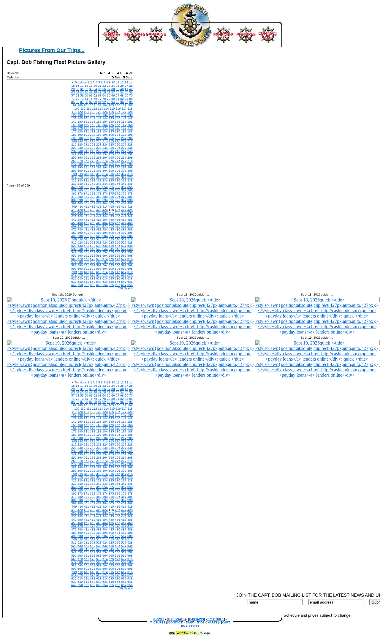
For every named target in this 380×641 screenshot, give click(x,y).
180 (80, 131)
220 (80, 144)
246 (117, 151)
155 (111, 121)
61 (91, 95)
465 (111, 223)
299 (74, 170)
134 (105, 115)
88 (86, 102)
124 (105, 111)
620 (80, 275)
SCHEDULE (216, 619)
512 (92, 239)
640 (80, 281)
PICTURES (158, 622)
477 (123, 226)
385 (111, 196)
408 (130, 203)
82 (122, 98)
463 (99, 223)
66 (113, 95)
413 (99, 206)
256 (117, 154)
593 (99, 265)
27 (126, 85)
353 (99, 187)
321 (86, 177)
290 (80, 167)
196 (117, 134)
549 (74, 252)
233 (99, 147)
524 (105, 242)
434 (105, 213)
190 (80, 134)
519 (74, 242)
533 (99, 245)
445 (111, 216)
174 (105, 128)
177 (123, 128)
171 (86, 128)
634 (105, 278)
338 (130, 180)
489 (74, 232)
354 (105, 187)
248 (130, 151)
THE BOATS (176, 619)
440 (80, 216)
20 (95, 85)
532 (92, 245)
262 (92, 157)
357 (123, 187)
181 (86, 131)
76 (95, 98)
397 (123, 200)
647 (123, 281)
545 (111, 249)
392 (92, 200)
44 (77, 92)
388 (130, 196)
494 (105, 232)
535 (111, 245)
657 (123, 285)
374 (105, 193)
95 (117, 102)
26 (122, 85)
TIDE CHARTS (208, 622)
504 (105, 236)
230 (80, 147)
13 (126, 82)
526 (117, 242)
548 (130, 249)
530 (80, 245)
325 (111, 177)
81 (117, 98)
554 (105, 252)
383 (99, 196)
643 (99, 281)
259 (74, 157)
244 (105, 151)
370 (80, 193)
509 (74, 239)
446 (117, 216)
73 (82, 98)
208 (130, 138)
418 (130, 206)
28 (131, 85)
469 (74, 226)
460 (80, 223)
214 (105, 141)
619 (74, 275)
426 (117, 209)
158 (130, 121)
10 (113, 82)
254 (105, 154)
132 (92, 115)
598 (130, 265)
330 (80, 180)
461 (86, 223)
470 (80, 226)
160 (80, 125)
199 (74, 138)
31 (82, 89)
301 (86, 170)
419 (74, 209)
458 (130, 219)
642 (92, 281)
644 (105, 281)
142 (92, 118)
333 (99, 180)
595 (111, 265)
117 (124, 108)
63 (100, 95)
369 (74, 193)
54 (122, 92)
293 (99, 167)
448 (130, 216)
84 (131, 98)
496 (117, 232)
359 (74, 190)
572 (92, 258)
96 (122, 102)
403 (99, 203)
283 (99, 164)
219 (74, 144)
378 (130, 193)
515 (111, 239)
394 (105, 200)
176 (117, 128)
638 (130, 278)
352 (92, 187)
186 (117, 131)
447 (123, 216)
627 (123, 275)
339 (74, 183)
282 (92, 164)
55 (126, 92)
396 (117, 200)
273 (99, 160)
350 (80, 187)
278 (130, 160)
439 (74, 216)
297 (123, 167)
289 (74, 167)
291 (86, 167)
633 (99, 278)
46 (86, 92)
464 (105, 223)
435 (111, 213)
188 (130, 131)
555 (111, 252)
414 (105, 206)
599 (74, 268)
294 (105, 167)
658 (130, 285)
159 (74, 125)
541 (86, 249)
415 (111, 206)
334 (105, 180)
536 (117, 245)
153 (99, 121)
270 (80, 160)
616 (117, 272)
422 (92, 209)
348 (130, 183)
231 (86, 147)
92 (104, 102)
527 (123, 242)
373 (99, 193)
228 (130, 144)
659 (120, 288)
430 (80, 213)
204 (105, 138)
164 (105, 125)
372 (92, 193)
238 (130, 147)
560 (80, 255)
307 (123, 170)
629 (74, 278)
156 (117, 121)
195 (111, 134)
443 (99, 216)
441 (86, 216)
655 (111, 285)
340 (80, 183)
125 (111, 111)
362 (92, 190)
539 (74, 249)
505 (111, 236)
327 (123, 177)
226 (117, 144)
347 (123, 183)
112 (94, 108)
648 (130, 281)
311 (86, 174)
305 (111, 170)
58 (77, 95)
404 (105, 203)
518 (130, 239)
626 (117, 275)
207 (123, 138)
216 (117, 141)
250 (80, 154)
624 (105, 275)
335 (111, 180)
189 (74, 134)
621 (86, 275)
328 (130, 177)
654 (105, 285)
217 (123, 141)
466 (117, 223)
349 (74, 187)
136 (117, 115)
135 (111, 115)
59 (82, 95)
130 (80, 115)
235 (111, 147)
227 (123, 144)
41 (126, 89)
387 (123, 196)
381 (86, 196)
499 (74, 236)
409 (74, 206)
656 (117, 285)
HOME (158, 619)
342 (92, 183)
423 (99, 209)
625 (111, 275)
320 (80, 177)
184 (105, 131)
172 (92, 128)
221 (86, 144)
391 (86, 200)
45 (82, 92)
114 (106, 108)
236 (117, 147)
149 (74, 121)
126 (117, 111)
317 (123, 174)
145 (111, 118)
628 (130, 275)
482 (92, 229)
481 (86, 229)
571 (86, 258)
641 (86, 281)
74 (86, 98)
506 (117, 236)
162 (92, 125)
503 (99, 236)
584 (105, 262)
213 (99, 141)
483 (99, 229)
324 (105, 177)
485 (111, 229)
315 (111, 174)
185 (111, 131)
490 (80, 232)
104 (105, 105)
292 (92, 167)
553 (99, 252)
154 (105, 121)
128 (130, 111)
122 (92, 111)
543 (99, 249)
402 (92, 203)
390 (80, 200)
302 (92, 170)
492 (92, 232)
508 (130, 236)
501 (86, 236)
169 (74, 128)
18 (86, 85)
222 (92, 144)
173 (99, 128)
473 (99, 226)
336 (117, 180)
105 (111, 105)
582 (92, 262)
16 (77, 85)
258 (130, 154)
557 (123, 252)
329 (74, 180)
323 (99, 177)
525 (111, 242)
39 (117, 89)
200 (80, 138)
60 (86, 95)
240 (80, 151)
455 (111, 219)
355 (111, 187)
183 (99, 131)
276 (117, 160)
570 (80, 258)
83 (126, 98)
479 (74, 229)
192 (92, 134)
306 (117, 170)
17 (82, 85)
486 (117, 229)
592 (92, 265)
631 (86, 278)
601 (86, 268)
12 (122, 82)
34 (95, 89)
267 (123, 157)
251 (86, 154)
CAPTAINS (196, 619)
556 (117, 252)
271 (86, 160)
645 (111, 281)
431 (86, 213)
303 (99, 170)
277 (123, 160)
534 (105, 245)
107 (123, 105)
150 (80, 121)
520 (80, 242)
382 (92, 196)
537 (123, 245)
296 (117, 167)
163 (99, 125)
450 (80, 219)
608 (130, 268)
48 (95, 92)
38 (113, 89)
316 (117, 174)
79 (108, 98)
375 (111, 193)
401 (86, 203)
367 (123, 190)
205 (111, 138)
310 (80, 174)
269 (74, 160)
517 (123, 239)
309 (74, 174)
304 (105, 170)
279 (74, 164)
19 (91, 85)
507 (123, 236)
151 (86, 121)
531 (86, 245)
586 (117, 262)
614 (105, 272)
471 (86, 226)
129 (74, 115)
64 (104, 95)
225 (111, 144)
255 (111, 154)
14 (131, 82)
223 (99, 144)
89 (91, 102)
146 (117, 118)
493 (99, 232)
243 (99, 151)
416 (117, 206)
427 (123, 209)
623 (99, 275)
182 (92, 131)
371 (86, 193)
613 (99, 272)
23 (108, 85)
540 (80, 249)
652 (92, 285)
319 (74, 177)
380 (80, 196)
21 (100, 85)
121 (86, 111)
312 (92, 174)
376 (117, 193)
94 (113, 102)
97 (126, 102)
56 (131, 92)
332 (92, 180)
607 (123, 268)
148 (130, 118)
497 (123, 232)
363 (99, 190)
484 (105, 229)
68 (122, 95)
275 (111, 160)
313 (99, 174)
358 (130, 187)
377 (123, 193)
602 (92, 268)
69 (126, 95)
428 (130, 209)
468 (130, 223)
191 (86, 134)
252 (92, 154)
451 (86, 219)
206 (117, 138)
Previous (81, 82)
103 (99, 105)
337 (123, 180)
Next (127, 288)
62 (95, 95)
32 (86, 89)
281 (86, 164)
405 (111, 203)
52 (113, 92)
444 (105, 216)
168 (130, 125)
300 (80, 170)
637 (123, 278)
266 (117, 157)
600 (80, 268)
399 (74, 203)
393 (99, 200)
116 (118, 108)
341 (86, 183)
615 (111, 272)
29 (73, 89)
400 (80, 203)
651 (86, 285)
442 (92, 216)
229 (74, 147)
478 (130, 226)
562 (92, 255)
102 (92, 105)
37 (108, 89)
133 (99, 115)
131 (86, 115)
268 (130, 157)
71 (73, 98)
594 (105, 265)
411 (86, 206)
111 (88, 108)
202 (92, 138)
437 (123, 213)
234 (105, 147)
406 (117, 203)
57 (73, 95)
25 (117, 85)
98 (131, 102)
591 (86, 265)
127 (123, 111)
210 (80, 141)
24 (113, 85)
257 (123, 154)
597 (123, 265)
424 (105, 209)
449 (74, 219)
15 (73, 85)
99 (75, 105)
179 (74, 131)
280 (80, 164)
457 (123, 219)
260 (80, 157)
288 (130, 164)
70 (131, 95)
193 (99, 134)
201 (86, 138)
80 (113, 98)
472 (92, 226)
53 (117, 92)
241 (86, 151)
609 (74, 272)
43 (73, 92)
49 (100, 92)
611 (86, 272)
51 (108, 92)
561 (86, 255)
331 (86, 180)
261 (86, 157)
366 (117, 190)
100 (80, 105)
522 (92, 242)
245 (111, 151)
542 (92, 249)
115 (112, 108)
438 (130, 213)
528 (130, 242)
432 (92, 213)
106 (117, 105)
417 (123, 206)
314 (105, 174)
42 (131, 89)
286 (117, 164)
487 (123, 229)
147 (123, 118)
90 (95, 102)
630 (80, 278)
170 (80, 128)
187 (123, 131)
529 (74, 245)
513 (99, 239)
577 (123, 258)
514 (105, 239)
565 (111, 255)
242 (92, 151)
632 (92, 278)
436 (117, 213)
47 (91, 92)
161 (86, 125)
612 (92, 272)
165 (111, 125)
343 (99, 183)
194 (105, 134)
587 (123, 262)
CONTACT (175, 622)
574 (105, 258)
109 (77, 108)
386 (117, 196)
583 (99, 262)
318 (130, 174)
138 (130, 115)
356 (117, 187)
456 (117, 219)
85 (73, 102)
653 (99, 285)
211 (86, 141)
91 (100, 102)
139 (74, 118)
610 (80, 272)
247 (123, 151)
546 (117, 249)
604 (105, 268)
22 (104, 85)
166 (117, 125)
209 (74, 141)
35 (100, 89)
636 (117, 278)
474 (105, 226)
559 (74, 255)
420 (80, 209)
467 (123, 223)
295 (111, 167)
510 (80, 239)
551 (86, 252)
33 (91, 89)
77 (100, 98)
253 (99, 154)
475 (111, 226)
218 (130, 141)
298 (130, 167)
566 (117, 255)
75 (91, 98)
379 (74, 196)
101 (86, 105)
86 (77, 102)
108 (130, 105)
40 (122, 89)
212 (92, 141)
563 (99, 255)
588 (130, 262)
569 (74, 258)
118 (130, 108)
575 (111, 258)
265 (111, 157)
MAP (190, 622)
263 (99, 157)
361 (86, 190)
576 (117, 258)
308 (130, 170)
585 (111, 262)
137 (123, 115)
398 (130, 200)
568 (130, 255)
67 (117, 95)
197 (123, 134)
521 (86, 242)
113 (100, 108)
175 (111, 128)
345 (111, 183)
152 (92, 121)
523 (99, 242)
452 (92, 219)
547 (123, 249)
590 (80, 265)
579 (74, 262)
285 (111, 164)
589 (74, 265)
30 (77, 89)
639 (74, 281)
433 (99, 213)
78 (104, 98)
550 (80, 252)
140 (80, 118)
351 (86, 187)
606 (117, 268)
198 (130, 134)
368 (130, 190)
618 (130, 272)
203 (99, 138)
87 (82, 102)
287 (123, 164)
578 (130, 258)
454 (105, 219)
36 (104, 89)
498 (130, 232)
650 (80, 285)
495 (111, 232)
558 (130, 252)
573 (99, 258)
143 (99, 118)
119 (74, 111)
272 (92, 160)
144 (105, 118)
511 (86, 239)
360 (80, 190)
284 (105, 164)
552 (92, 252)
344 (105, 183)
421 (86, 209)
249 (74, 154)
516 (117, 239)
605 (111, 268)
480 (80, 229)
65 (108, 95)
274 (105, 160)
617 (123, 272)
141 (86, 118)
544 (105, 249)
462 (92, 223)
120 (80, 111)
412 (92, 206)
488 (130, 229)
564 (105, 255)
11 (117, 82)
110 (83, 108)
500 (80, 236)
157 (123, 121)
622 (92, 275)
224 (105, 144)
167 (123, 125)
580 (80, 262)
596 (117, 265)
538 (130, 245)
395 (111, 200)
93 (108, 102)
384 (105, 196)
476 (117, 226)
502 (92, 236)
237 (123, 147)
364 (105, 190)
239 (74, 151)
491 (86, 232)
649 (74, 285)
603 (99, 268)
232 (92, 147)
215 (111, 141)
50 (104, 92)
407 (123, 203)
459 (74, 223)
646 (117, 281)
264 (105, 157)
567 (123, 255)
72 (77, 98)
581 (86, 262)
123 (99, 111)
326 (117, 177)
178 (130, 128)
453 (99, 219)
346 (117, 183)
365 (111, 190)
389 (74, 200)
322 (92, 177)
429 (74, 213)
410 (80, 206)
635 (111, 278)
